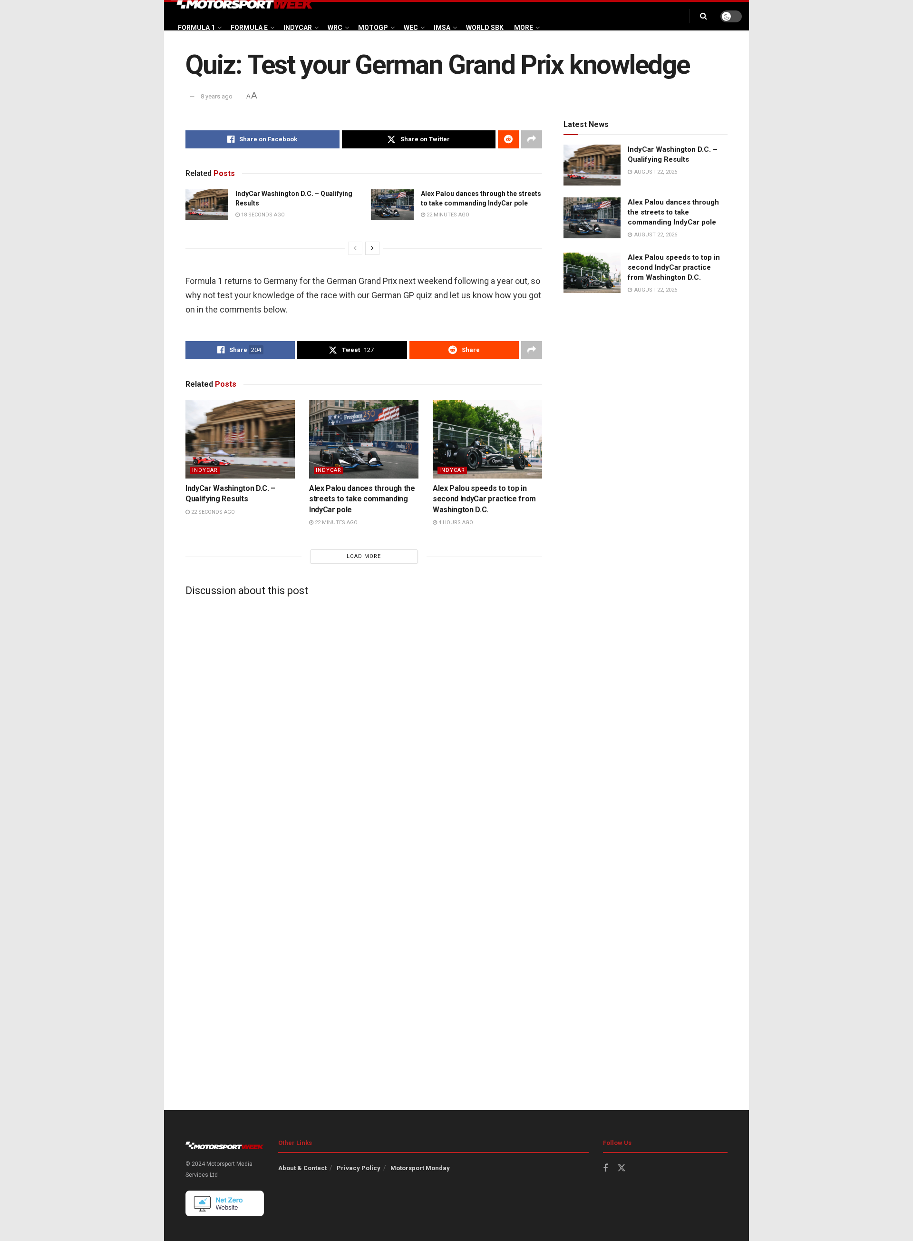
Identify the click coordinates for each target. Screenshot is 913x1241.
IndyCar (297, 27)
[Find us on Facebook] (605, 1168)
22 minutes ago (447, 215)
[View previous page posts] (355, 248)
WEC (411, 27)
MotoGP (373, 27)
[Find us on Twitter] (621, 1168)
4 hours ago (455, 522)
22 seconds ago (212, 512)
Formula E (249, 27)
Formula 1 (196, 27)
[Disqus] (363, 722)
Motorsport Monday (420, 1168)
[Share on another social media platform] (531, 139)
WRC (335, 27)
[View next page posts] (372, 248)
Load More (364, 556)
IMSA (442, 27)
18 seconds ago (262, 215)
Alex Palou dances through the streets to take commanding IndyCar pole (362, 499)
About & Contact (302, 1168)
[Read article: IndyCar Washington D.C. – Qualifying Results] (206, 204)
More (523, 27)
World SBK (485, 27)
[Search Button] (703, 16)
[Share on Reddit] (508, 139)
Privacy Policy (358, 1168)
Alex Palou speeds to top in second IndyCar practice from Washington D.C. (484, 499)
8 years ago (217, 96)
